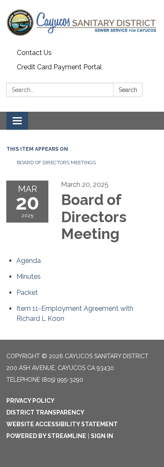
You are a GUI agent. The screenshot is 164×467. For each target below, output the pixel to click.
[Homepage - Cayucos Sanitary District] (82, 22)
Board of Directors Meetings (56, 162)
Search (128, 90)
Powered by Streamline (46, 436)
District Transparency (45, 412)
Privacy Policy (30, 400)
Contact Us (34, 53)
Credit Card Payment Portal (59, 67)
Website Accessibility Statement (62, 424)
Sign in (102, 436)
